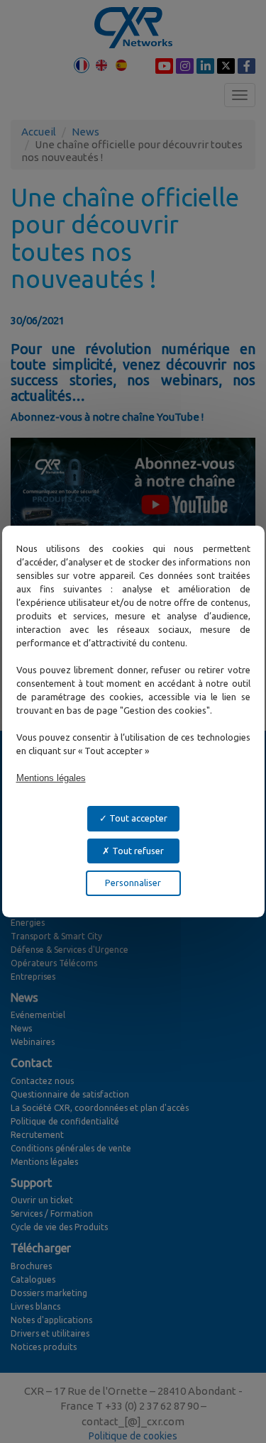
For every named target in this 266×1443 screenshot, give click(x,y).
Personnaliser (133, 883)
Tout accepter (137, 818)
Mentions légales (51, 778)
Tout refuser (137, 851)
